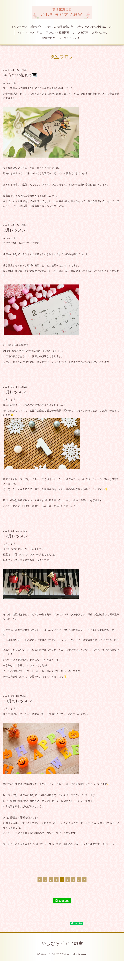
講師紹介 (36, 26)
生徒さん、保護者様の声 (59, 26)
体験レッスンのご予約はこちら (95, 26)
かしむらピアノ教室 (62, 943)
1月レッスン (15, 392)
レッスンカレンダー (70, 38)
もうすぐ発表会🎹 (20, 75)
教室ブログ (48, 38)
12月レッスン (16, 536)
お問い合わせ (100, 32)
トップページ (19, 26)
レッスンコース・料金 (29, 32)
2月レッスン (15, 230)
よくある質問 (80, 32)
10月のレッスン (18, 701)
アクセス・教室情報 (57, 32)
